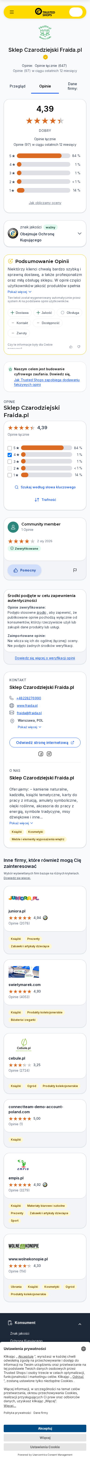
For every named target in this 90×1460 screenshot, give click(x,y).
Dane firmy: (73, 86)
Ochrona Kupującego (26, 1341)
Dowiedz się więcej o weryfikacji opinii (45, 658)
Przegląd (17, 86)
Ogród (31, 1086)
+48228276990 (28, 698)
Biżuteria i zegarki (23, 1020)
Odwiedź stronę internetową (42, 742)
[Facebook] (41, 754)
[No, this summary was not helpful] (78, 346)
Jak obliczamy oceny (45, 203)
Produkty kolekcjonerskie (45, 1012)
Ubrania (16, 1286)
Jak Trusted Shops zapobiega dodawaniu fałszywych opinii (47, 382)
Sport (14, 1220)
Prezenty (33, 939)
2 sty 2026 (44, 541)
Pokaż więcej (27, 727)
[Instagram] (49, 754)
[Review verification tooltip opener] (45, 57)
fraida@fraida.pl (29, 713)
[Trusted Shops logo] (45, 12)
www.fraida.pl (27, 705)
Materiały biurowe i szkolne (46, 1205)
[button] (11, 12)
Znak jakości (19, 1333)
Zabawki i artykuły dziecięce (30, 946)
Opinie (45, 86)
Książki (17, 832)
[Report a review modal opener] (75, 570)
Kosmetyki (35, 832)
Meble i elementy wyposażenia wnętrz (38, 839)
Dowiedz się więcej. (17, 878)
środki (41, 612)
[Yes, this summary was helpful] (71, 346)
